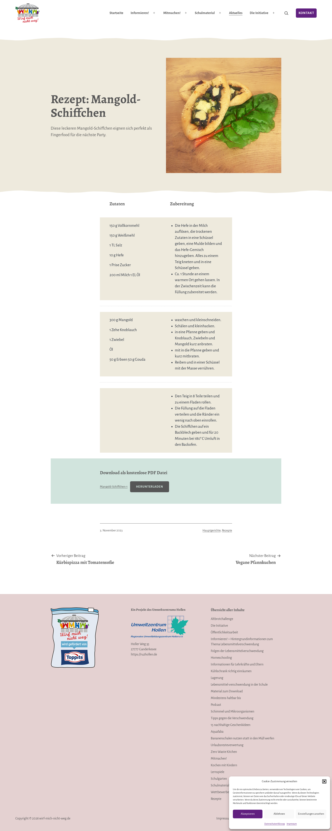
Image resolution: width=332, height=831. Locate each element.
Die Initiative (259, 13)
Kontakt (306, 13)
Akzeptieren (248, 813)
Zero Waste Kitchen (224, 752)
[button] (324, 781)
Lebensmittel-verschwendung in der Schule (239, 684)
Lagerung (217, 678)
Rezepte (227, 530)
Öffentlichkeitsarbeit (224, 632)
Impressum (292, 824)
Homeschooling (221, 657)
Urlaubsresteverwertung (227, 745)
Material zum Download (227, 691)
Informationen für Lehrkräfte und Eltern (237, 664)
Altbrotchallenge (222, 619)
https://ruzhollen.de (144, 654)
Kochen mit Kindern (224, 765)
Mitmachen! (172, 13)
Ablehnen (279, 813)
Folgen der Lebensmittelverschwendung (237, 651)
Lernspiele (217, 772)
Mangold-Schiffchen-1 (114, 486)
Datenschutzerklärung (274, 824)
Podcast (216, 705)
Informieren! (140, 13)
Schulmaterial (205, 13)
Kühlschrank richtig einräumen (231, 671)
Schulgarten (219, 778)
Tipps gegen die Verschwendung (232, 718)
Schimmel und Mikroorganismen (232, 711)
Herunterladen (149, 486)
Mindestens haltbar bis (226, 698)
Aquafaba (217, 731)
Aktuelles (235, 13)
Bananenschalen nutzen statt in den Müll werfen (242, 738)
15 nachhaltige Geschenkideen (230, 725)
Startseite (116, 13)
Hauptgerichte (212, 530)
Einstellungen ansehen (311, 813)
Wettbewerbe (220, 792)
